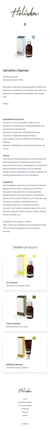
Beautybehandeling (25, 402)
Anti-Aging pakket (25, 405)
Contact (25, 415)
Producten (25, 409)
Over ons (25, 412)
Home (25, 399)
